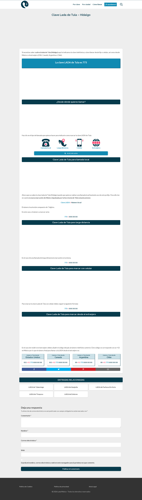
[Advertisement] (71, 33)
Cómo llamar (97, 4)
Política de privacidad (61, 486)
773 (85, 62)
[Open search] (121, 4)
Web (23, 450)
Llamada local (46, 148)
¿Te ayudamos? (110, 4)
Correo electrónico (29, 440)
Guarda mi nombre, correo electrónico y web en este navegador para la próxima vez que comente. (58, 463)
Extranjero (96, 148)
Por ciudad (86, 4)
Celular (79, 148)
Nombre (24, 431)
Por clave (76, 4)
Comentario (26, 416)
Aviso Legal (93, 486)
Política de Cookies (25, 486)
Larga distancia (62, 148)
